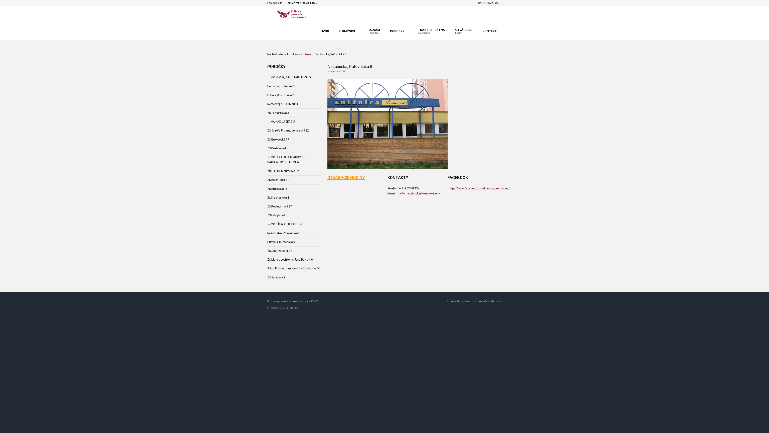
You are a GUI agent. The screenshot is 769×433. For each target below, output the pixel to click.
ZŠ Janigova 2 (276, 277)
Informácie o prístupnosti (283, 307)
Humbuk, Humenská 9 (281, 242)
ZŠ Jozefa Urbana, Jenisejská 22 (288, 130)
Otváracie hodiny (346, 177)
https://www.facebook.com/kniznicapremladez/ (479, 188)
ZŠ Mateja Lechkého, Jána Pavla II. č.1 (291, 259)
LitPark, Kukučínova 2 (280, 95)
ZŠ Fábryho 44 (276, 215)
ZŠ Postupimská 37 (279, 206)
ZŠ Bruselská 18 (277, 188)
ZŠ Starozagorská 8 (279, 250)
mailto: (418, 193)
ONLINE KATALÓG (488, 2)
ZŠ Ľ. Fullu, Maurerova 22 (283, 171)
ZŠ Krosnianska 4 (278, 197)
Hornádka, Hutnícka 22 (281, 86)
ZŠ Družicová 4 (276, 148)
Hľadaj (322, 3)
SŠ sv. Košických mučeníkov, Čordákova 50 (293, 268)
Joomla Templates (458, 301)
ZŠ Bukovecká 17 (278, 139)
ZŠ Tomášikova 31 (279, 112)
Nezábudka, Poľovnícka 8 (283, 233)
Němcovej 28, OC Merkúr (282, 104)
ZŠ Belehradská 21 (279, 179)
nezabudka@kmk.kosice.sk (423, 193)
